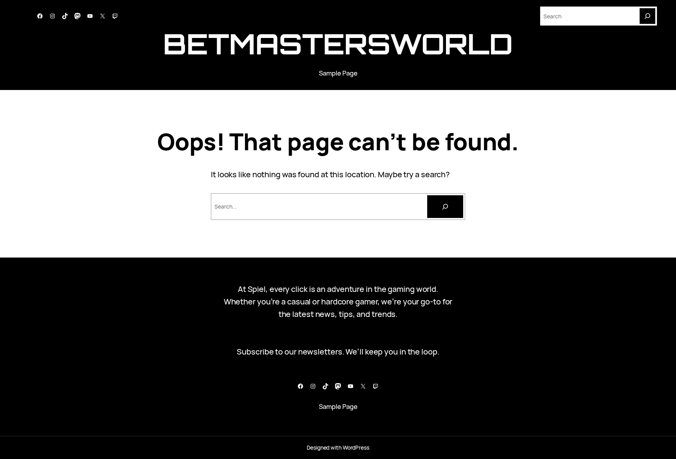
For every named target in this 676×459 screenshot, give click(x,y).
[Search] (647, 16)
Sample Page (338, 72)
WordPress (356, 447)
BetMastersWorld (338, 43)
